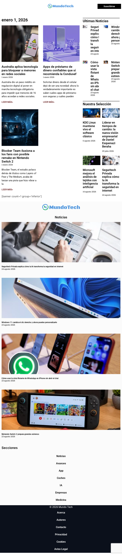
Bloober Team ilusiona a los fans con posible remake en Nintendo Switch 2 (18, 156)
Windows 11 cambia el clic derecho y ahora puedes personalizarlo (29, 322)
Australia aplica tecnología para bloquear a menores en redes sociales (20, 70)
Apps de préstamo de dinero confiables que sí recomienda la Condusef (59, 70)
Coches (61, 478)
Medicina (61, 499)
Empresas (61, 492)
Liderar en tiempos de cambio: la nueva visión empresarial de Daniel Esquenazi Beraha (110, 134)
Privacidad (61, 534)
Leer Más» (7, 102)
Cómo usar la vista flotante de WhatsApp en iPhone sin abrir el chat (30, 378)
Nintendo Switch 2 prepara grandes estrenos (20, 434)
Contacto (61, 527)
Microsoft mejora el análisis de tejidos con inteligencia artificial (90, 178)
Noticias (61, 456)
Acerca (61, 512)
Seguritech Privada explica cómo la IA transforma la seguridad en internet (98, 38)
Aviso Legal (61, 549)
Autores (61, 519)
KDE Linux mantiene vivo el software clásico (89, 129)
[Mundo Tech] (60, 6)
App (61, 470)
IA (61, 485)
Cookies (61, 541)
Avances (61, 463)
